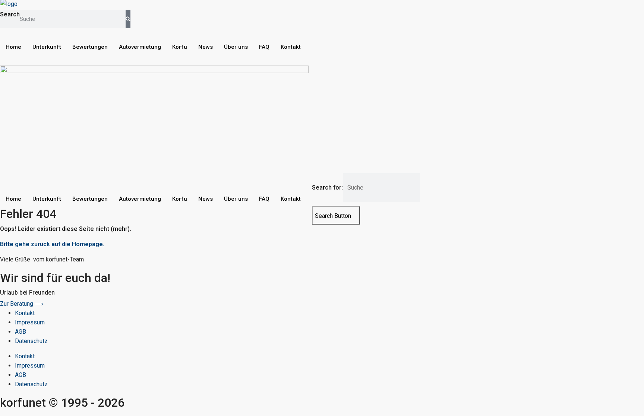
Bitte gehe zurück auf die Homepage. (52, 244)
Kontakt (291, 47)
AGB (20, 331)
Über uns (236, 47)
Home (13, 47)
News (205, 47)
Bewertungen (90, 47)
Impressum (30, 322)
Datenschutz (31, 340)
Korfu (179, 47)
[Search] (128, 19)
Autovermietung (140, 47)
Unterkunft (46, 47)
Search (10, 14)
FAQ (264, 47)
